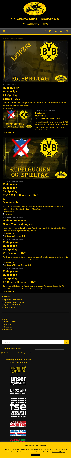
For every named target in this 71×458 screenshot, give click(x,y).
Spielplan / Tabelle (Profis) (13, 300)
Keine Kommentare (17, 85)
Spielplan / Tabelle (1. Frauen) (14, 302)
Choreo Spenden (10, 322)
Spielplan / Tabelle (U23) (12, 305)
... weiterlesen (7, 108)
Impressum (8, 327)
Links (6, 319)
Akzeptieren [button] (35, 455)
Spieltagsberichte (10, 307)
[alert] (16, 353)
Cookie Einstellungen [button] (58, 452)
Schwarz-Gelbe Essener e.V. (35, 19)
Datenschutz (8, 324)
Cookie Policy (8, 329)
